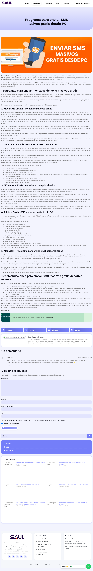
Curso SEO (48, 3)
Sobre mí (66, 3)
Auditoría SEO (42, 539)
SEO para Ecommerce (44, 544)
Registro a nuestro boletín (11, 424)
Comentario (5, 378)
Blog (57, 3)
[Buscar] (89, 436)
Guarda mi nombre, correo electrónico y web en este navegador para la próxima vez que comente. (34, 420)
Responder (9, 365)
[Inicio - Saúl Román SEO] (7, 3)
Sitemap (61, 565)
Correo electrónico (7, 406)
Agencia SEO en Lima (36, 565)
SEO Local (41, 547)
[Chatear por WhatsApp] (88, 566)
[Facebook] (9, 556)
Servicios (36, 3)
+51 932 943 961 (77, 541)
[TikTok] (17, 556)
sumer (32, 272)
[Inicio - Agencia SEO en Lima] (17, 538)
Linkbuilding (41, 549)
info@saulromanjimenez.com (79, 539)
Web (2, 413)
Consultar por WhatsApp (82, 3)
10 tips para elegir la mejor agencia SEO (27, 484)
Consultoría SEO (43, 541)
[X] (13, 556)
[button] (12, 330)
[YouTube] (21, 556)
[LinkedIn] (25, 556)
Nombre (4, 399)
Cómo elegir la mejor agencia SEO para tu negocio (73, 484)
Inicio (27, 3)
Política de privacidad (50, 565)
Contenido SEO (42, 552)
